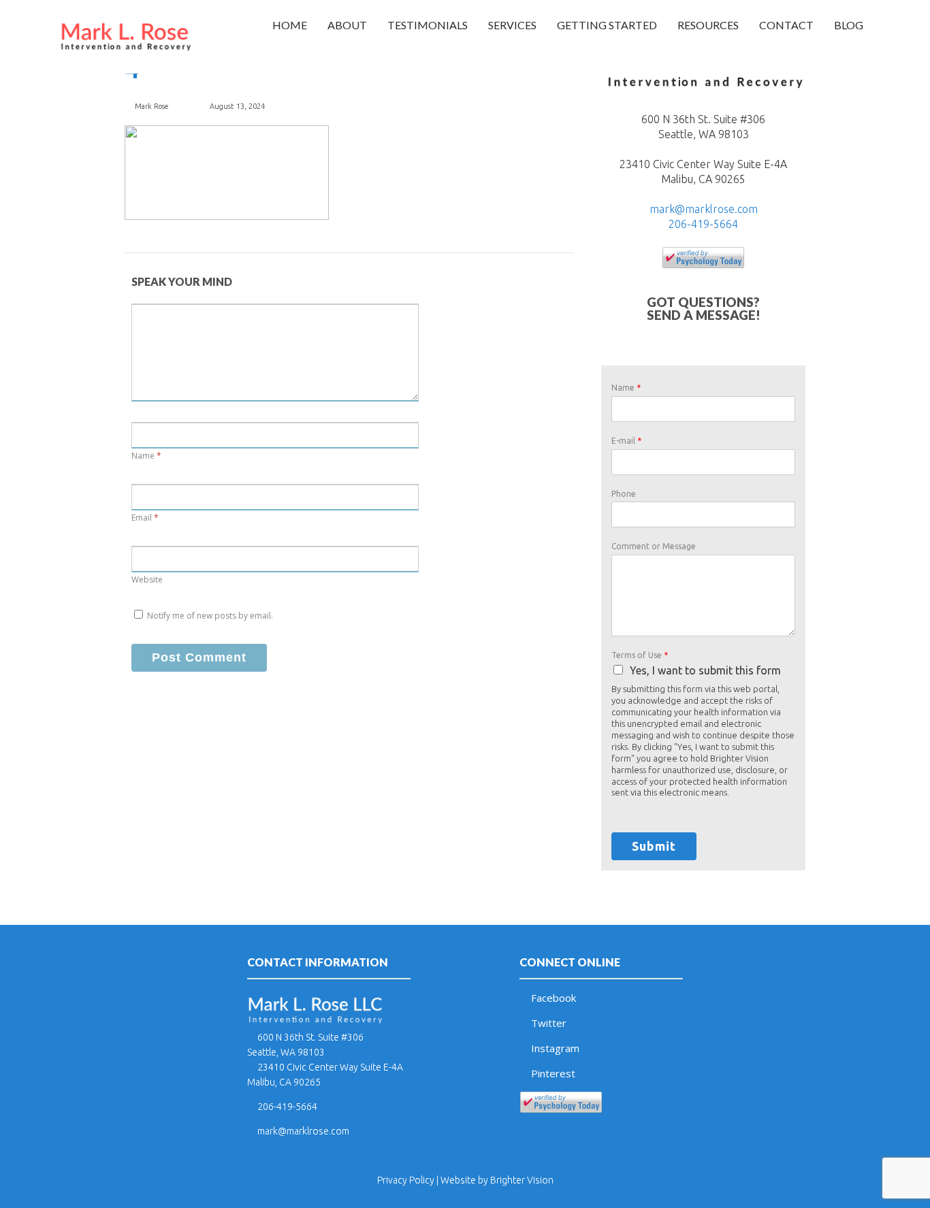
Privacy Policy (405, 1180)
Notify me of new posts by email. (210, 615)
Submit (654, 846)
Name (143, 455)
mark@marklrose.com (704, 209)
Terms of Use (639, 655)
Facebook (553, 998)
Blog (848, 24)
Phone (623, 493)
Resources (708, 24)
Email (141, 517)
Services (512, 24)
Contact (786, 24)
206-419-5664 (703, 224)
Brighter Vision (522, 1180)
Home (289, 24)
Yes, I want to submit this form (705, 670)
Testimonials (427, 24)
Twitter (548, 1023)
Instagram (555, 1048)
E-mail (626, 440)
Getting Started (607, 24)
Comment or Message (653, 546)
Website (147, 579)
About (347, 24)
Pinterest (553, 1073)
